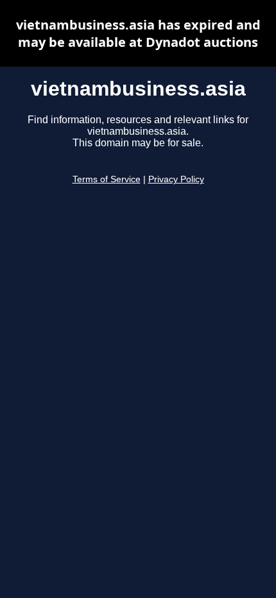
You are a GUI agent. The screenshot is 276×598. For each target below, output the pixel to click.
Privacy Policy (176, 179)
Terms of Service (107, 179)
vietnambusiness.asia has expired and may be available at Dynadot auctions (138, 33)
